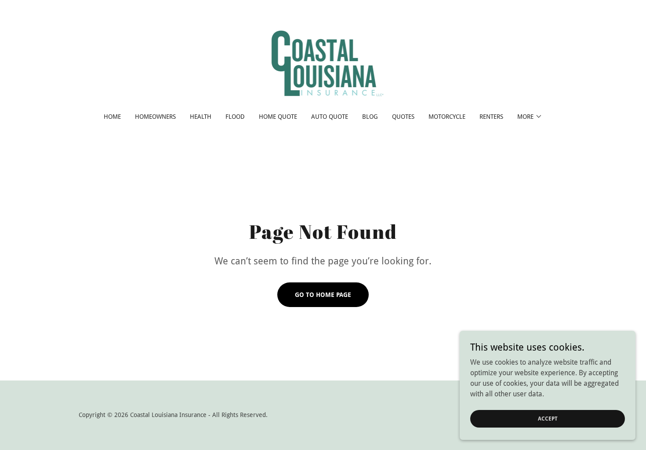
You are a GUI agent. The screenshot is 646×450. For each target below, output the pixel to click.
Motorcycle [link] (446, 116)
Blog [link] (370, 116)
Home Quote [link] (278, 116)
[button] (529, 116)
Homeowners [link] (155, 116)
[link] (323, 62)
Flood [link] (235, 116)
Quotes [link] (403, 116)
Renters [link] (491, 116)
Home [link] (112, 116)
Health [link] (200, 116)
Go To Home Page (323, 294)
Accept (548, 418)
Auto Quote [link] (329, 116)
